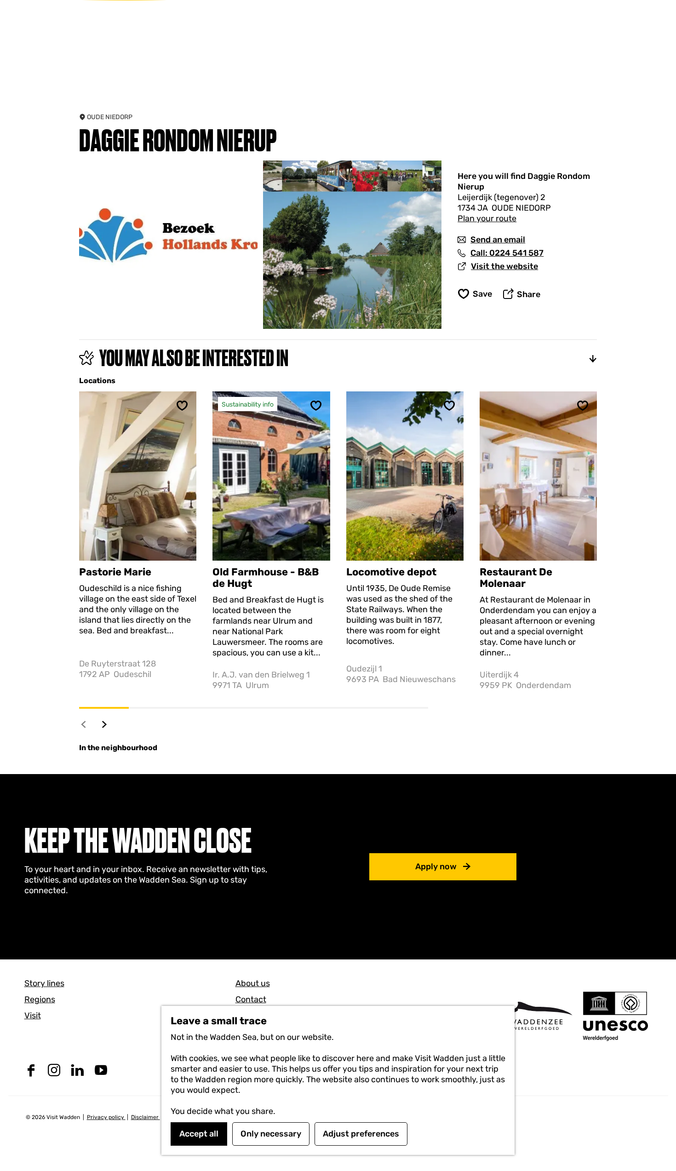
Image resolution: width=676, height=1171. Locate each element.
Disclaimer (145, 1117)
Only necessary (271, 1134)
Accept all (198, 1134)
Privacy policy (106, 1117)
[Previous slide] (84, 724)
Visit (32, 1015)
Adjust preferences (361, 1134)
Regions (39, 999)
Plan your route (487, 218)
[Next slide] (105, 724)
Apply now (436, 866)
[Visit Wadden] (536, 1016)
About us (252, 983)
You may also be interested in (193, 357)
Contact (250, 999)
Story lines (44, 983)
